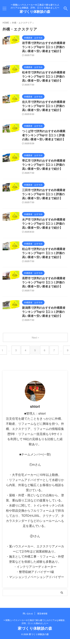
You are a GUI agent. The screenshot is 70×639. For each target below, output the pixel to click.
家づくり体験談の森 (35, 11)
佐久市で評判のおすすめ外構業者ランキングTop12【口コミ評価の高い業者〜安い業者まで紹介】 (43, 106)
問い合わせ (28, 613)
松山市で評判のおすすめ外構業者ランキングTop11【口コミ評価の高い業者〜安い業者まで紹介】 (43, 253)
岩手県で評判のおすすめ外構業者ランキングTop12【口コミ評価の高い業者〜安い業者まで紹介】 (43, 47)
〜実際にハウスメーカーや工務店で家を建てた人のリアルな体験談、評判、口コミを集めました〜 (35, 622)
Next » (35, 337)
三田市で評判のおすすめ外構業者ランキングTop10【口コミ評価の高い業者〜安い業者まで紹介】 (43, 194)
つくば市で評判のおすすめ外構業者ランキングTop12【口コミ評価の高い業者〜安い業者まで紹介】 (43, 135)
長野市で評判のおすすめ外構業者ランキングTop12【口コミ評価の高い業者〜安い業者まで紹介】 (43, 282)
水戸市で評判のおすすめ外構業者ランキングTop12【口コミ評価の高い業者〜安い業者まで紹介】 (43, 223)
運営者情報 (42, 613)
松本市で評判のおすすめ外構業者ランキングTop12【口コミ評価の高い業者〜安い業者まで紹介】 (43, 76)
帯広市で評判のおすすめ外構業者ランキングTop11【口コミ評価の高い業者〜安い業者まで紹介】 (43, 164)
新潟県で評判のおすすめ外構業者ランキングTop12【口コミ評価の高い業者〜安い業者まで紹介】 (43, 311)
